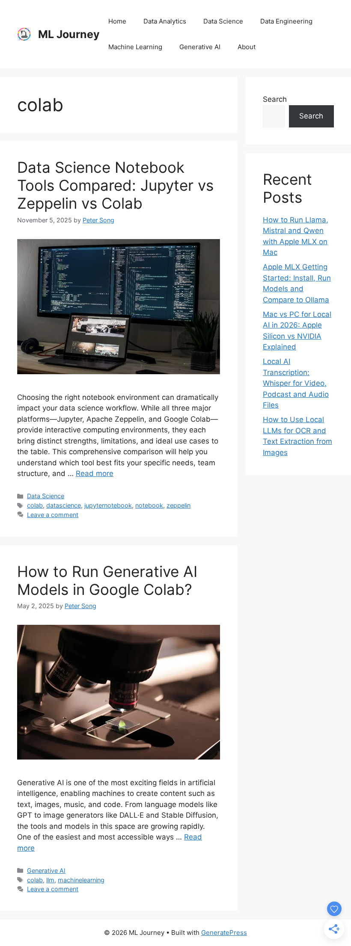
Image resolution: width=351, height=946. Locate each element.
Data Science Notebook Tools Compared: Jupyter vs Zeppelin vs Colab (115, 185)
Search (275, 99)
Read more (94, 473)
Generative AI (199, 47)
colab (35, 505)
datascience (63, 505)
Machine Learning (135, 47)
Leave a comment (52, 514)
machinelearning (81, 880)
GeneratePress (224, 932)
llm (50, 880)
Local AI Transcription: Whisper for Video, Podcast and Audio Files (296, 383)
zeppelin (178, 505)
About (247, 47)
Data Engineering (286, 21)
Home (117, 21)
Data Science (223, 21)
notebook (149, 505)
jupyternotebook (108, 505)
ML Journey (69, 34)
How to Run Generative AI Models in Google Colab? (107, 580)
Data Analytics (164, 21)
